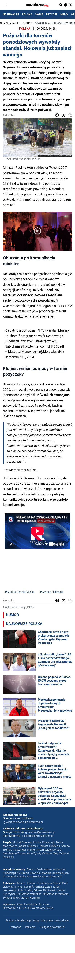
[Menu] (4, 5)
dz (12, 115)
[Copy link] (70, 115)
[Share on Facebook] (57, 115)
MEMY (64, 14)
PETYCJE (52, 14)
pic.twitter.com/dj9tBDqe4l (44, 346)
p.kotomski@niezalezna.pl (38, 835)
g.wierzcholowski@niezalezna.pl (23, 822)
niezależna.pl (9, 23)
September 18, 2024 (19, 357)
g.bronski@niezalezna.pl (40, 832)
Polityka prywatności (52, 927)
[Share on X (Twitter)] (64, 115)
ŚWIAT (39, 14)
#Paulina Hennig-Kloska (19, 591)
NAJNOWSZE (11, 14)
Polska (26, 23)
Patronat (15, 927)
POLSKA (27, 14)
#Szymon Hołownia (51, 591)
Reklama (30, 927)
